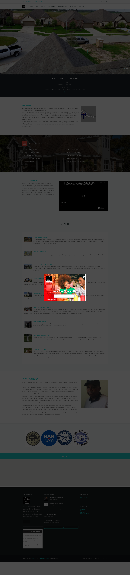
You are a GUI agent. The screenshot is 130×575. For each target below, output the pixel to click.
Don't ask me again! (51, 299)
